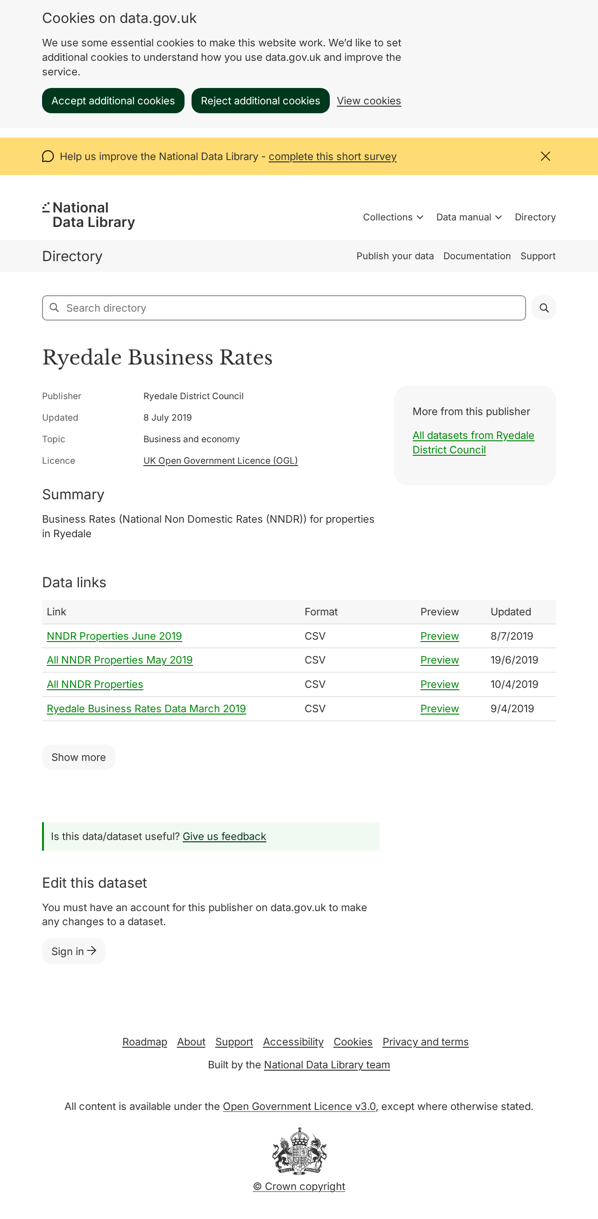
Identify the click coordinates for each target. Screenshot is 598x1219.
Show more (78, 757)
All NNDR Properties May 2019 (120, 660)
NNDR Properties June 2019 (114, 636)
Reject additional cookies (260, 101)
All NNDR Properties (95, 684)
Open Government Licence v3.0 (299, 1106)
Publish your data (395, 256)
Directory (535, 217)
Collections (388, 217)
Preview (439, 636)
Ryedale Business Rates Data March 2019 (146, 708)
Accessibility (293, 1042)
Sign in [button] (69, 951)
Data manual (463, 217)
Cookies (353, 1042)
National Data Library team (327, 1064)
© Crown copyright (299, 1186)
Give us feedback (224, 836)
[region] (299, 660)
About (191, 1042)
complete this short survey (333, 156)
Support (538, 256)
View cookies (369, 101)
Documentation (477, 256)
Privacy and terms (426, 1042)
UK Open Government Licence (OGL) (220, 460)
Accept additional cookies (113, 101)
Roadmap (144, 1042)
